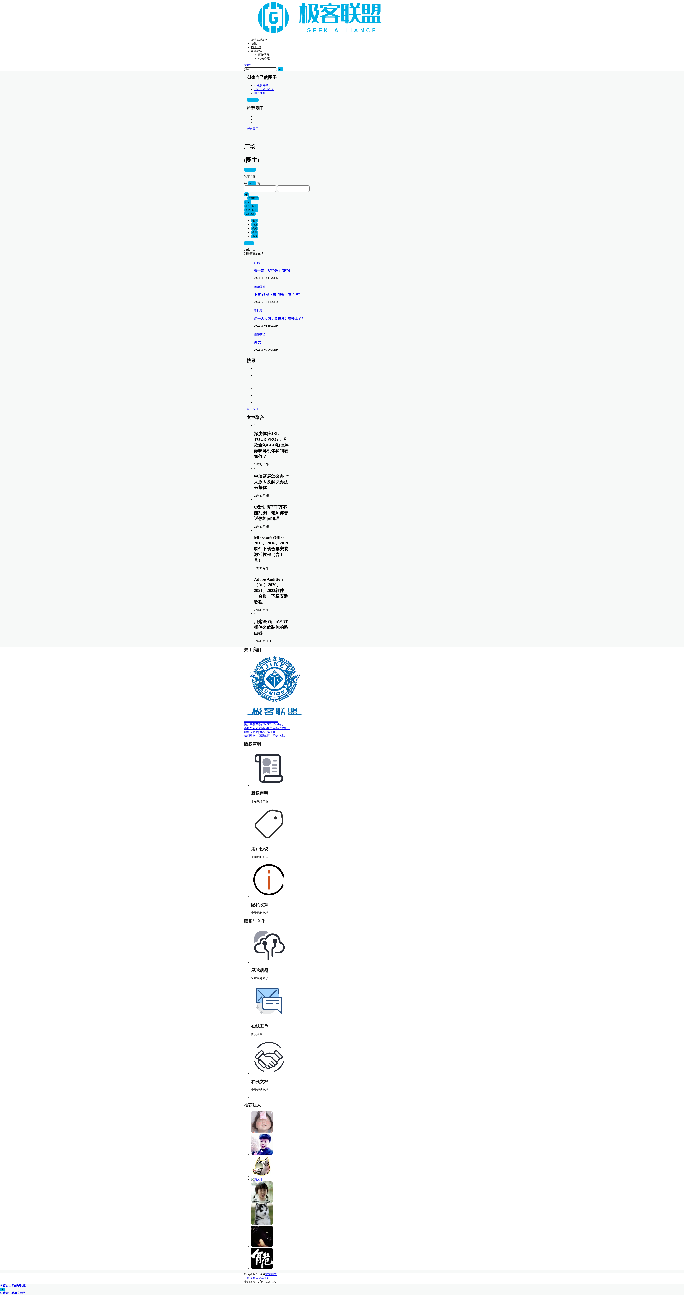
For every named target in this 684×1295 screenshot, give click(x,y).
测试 (257, 342)
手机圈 (258, 310)
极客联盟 (271, 1274)
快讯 (254, 43)
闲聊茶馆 (259, 286)
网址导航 (264, 54)
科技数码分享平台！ (260, 1278)
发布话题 (250, 169)
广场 (247, 202)
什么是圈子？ (262, 85)
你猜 (254, 236)
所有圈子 (252, 128)
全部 (254, 220)
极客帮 (256, 51)
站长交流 (264, 58)
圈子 (256, 47)
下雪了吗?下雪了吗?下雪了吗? (277, 294)
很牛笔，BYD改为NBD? (272, 270)
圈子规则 (259, 93)
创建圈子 (252, 99)
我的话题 (250, 213)
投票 (254, 232)
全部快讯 (252, 409)
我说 (254, 224)
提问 (254, 228)
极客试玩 (259, 39)
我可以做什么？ (264, 89)
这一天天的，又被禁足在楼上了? (278, 318)
